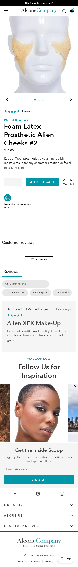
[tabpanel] (39, 54)
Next (71, 99)
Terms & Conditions (29, 561)
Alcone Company (44, 555)
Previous (7, 99)
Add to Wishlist (68, 182)
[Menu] (6, 10)
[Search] (64, 11)
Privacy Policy (52, 561)
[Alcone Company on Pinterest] (38, 494)
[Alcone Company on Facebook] (15, 494)
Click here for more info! (39, 3)
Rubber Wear (16, 120)
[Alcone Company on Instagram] (61, 494)
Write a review (39, 259)
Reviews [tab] (12, 271)
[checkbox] (62, 292)
